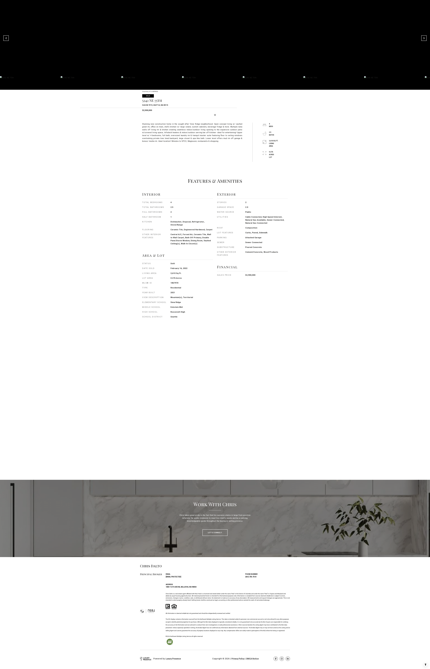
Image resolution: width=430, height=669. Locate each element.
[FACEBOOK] (275, 658)
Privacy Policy (237, 658)
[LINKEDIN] (288, 658)
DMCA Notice (252, 658)
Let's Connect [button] (215, 533)
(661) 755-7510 (250, 577)
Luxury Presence (173, 658)
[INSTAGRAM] (282, 658)
